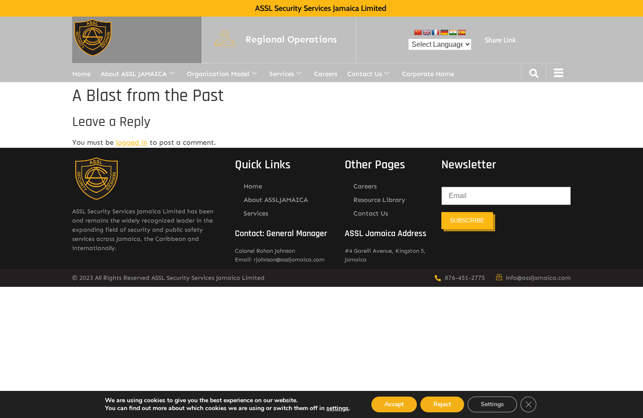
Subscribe (467, 220)
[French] (435, 32)
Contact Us (364, 74)
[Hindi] (453, 32)
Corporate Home (428, 74)
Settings (492, 404)
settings (337, 408)
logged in (131, 142)
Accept (394, 404)
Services (281, 74)
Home (81, 74)
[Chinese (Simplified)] (418, 32)
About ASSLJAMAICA (276, 200)
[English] (426, 32)
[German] (444, 32)
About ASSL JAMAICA (134, 74)
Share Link (500, 40)
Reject (442, 404)
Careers (325, 74)
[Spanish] (461, 32)
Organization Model (218, 74)
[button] (291, 40)
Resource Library (379, 200)
